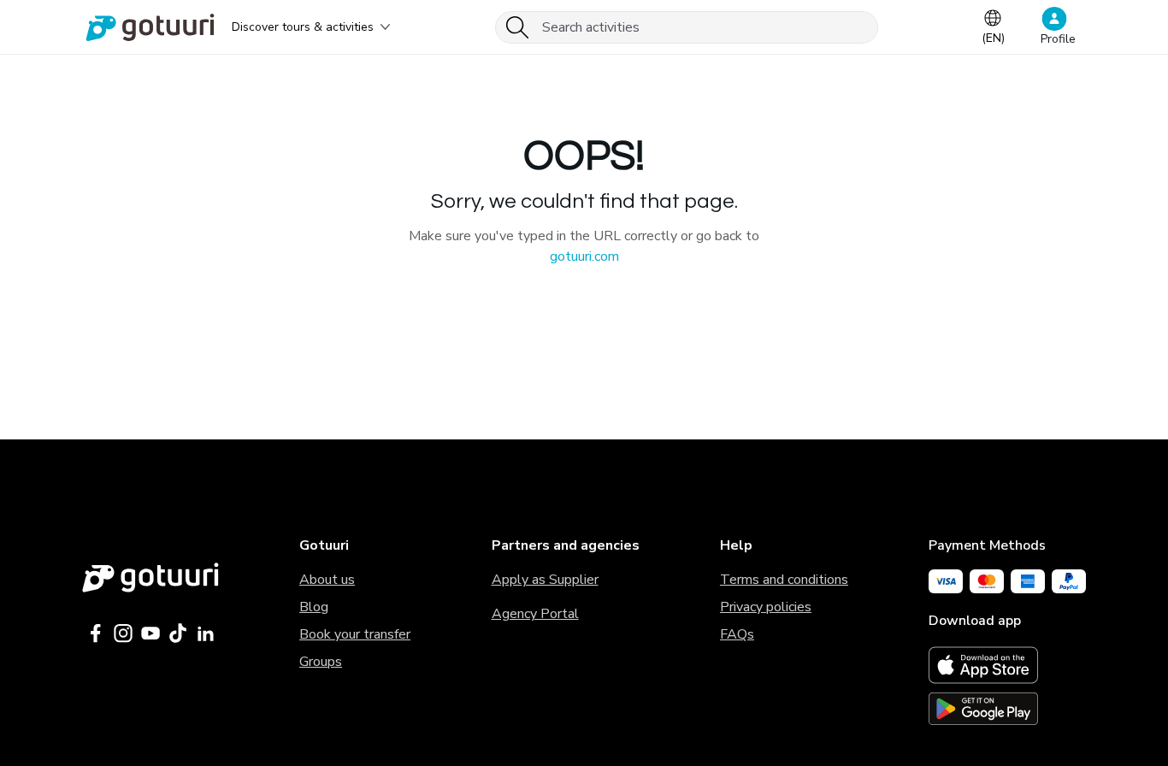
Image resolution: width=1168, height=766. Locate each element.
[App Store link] (1007, 665)
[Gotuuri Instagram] (123, 633)
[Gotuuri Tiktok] (178, 633)
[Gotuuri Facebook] (95, 633)
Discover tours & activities (303, 27)
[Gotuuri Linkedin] (205, 633)
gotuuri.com (584, 256)
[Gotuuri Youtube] (150, 633)
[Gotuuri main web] (150, 577)
